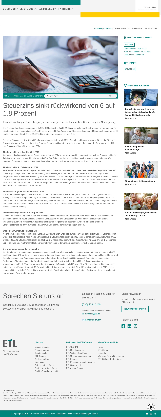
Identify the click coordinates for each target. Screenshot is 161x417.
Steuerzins (130, 69)
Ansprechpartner (42, 350)
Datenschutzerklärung (44, 365)
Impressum (39, 362)
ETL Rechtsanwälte (75, 350)
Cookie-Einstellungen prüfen (47, 371)
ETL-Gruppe (40, 356)
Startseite (97, 28)
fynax (100, 347)
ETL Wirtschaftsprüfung (76, 353)
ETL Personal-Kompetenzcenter (80, 362)
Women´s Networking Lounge (111, 356)
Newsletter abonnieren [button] (135, 309)
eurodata (102, 353)
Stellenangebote (42, 359)
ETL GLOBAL (72, 347)
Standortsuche (41, 353)
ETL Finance (72, 359)
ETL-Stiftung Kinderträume (110, 359)
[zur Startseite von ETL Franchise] (147, 8)
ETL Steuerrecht (73, 365)
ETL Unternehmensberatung (78, 356)
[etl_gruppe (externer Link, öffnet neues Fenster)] (135, 326)
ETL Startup (103, 350)
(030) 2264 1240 (91, 304)
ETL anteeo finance (75, 368)
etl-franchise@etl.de (91, 314)
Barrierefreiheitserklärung (46, 368)
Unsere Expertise (42, 347)
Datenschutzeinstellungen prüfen (83, 414)
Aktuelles (107, 28)
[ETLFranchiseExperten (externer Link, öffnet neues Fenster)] (123, 326)
